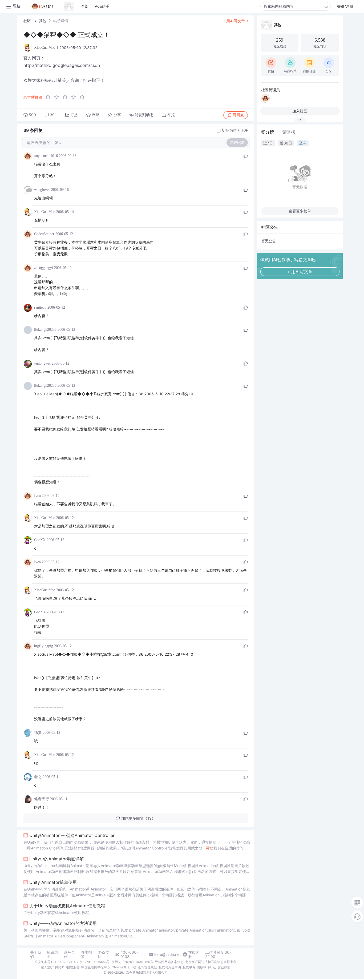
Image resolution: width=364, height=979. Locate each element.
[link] (27, 20)
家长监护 (47, 967)
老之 (38, 777)
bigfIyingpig (43, 646)
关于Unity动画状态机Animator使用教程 (67, 905)
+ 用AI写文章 (299, 271)
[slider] (66, 97)
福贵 (38, 733)
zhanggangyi (43, 268)
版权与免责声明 (170, 967)
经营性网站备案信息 (169, 962)
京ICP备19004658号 (94, 962)
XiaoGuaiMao (44, 212)
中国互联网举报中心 (95, 967)
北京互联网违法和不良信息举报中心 (210, 962)
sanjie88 (40, 307)
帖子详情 (60, 20)
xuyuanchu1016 (46, 156)
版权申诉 (189, 967)
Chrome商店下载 (124, 967)
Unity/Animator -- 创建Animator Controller (72, 835)
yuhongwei (42, 363)
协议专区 (103, 954)
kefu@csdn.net (167, 954)
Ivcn (37, 496)
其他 (42, 20)
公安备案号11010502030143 (56, 962)
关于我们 (35, 954)
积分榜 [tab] (267, 132)
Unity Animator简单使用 (53, 882)
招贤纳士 (52, 954)
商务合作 (69, 954)
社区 (27, 20)
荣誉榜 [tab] (288, 132)
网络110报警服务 (67, 967)
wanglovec (42, 190)
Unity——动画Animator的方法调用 (63, 923)
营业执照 (224, 967)
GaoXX (40, 540)
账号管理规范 (147, 967)
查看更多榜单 (300, 211)
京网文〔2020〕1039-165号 (132, 962)
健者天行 (41, 799)
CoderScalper (44, 234)
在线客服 (193, 954)
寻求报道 (86, 954)
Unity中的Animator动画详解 (56, 858)
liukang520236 (45, 330)
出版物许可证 (206, 967)
